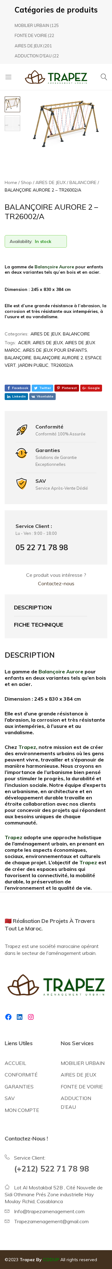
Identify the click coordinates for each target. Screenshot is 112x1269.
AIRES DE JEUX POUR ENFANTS (55, 350)
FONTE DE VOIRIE (31, 35)
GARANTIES (19, 1086)
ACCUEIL (15, 1063)
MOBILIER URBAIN (32, 25)
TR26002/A (62, 365)
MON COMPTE (22, 1110)
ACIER (24, 342)
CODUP (51, 1259)
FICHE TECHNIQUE (38, 624)
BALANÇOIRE (18, 358)
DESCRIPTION (33, 607)
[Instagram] (31, 1017)
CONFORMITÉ (21, 1075)
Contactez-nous (56, 583)
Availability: (21, 241)
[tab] (50, 608)
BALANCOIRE (76, 334)
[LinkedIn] (19, 1017)
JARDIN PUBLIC (33, 365)
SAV (10, 1098)
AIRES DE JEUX (28, 45)
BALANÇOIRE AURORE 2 (58, 358)
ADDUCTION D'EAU (33, 55)
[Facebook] (8, 1017)
